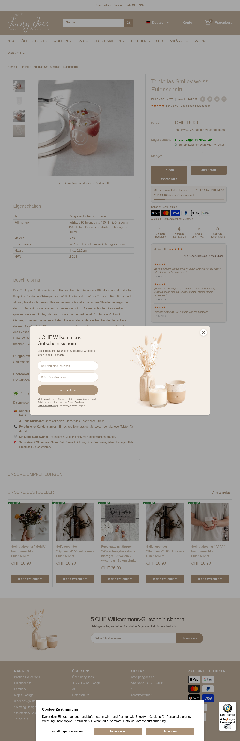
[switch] (227, 726)
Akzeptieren (118, 731)
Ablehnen (170, 731)
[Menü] (234, 704)
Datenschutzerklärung (150, 721)
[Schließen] (203, 332)
